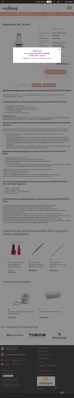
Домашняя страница (3, 1)
